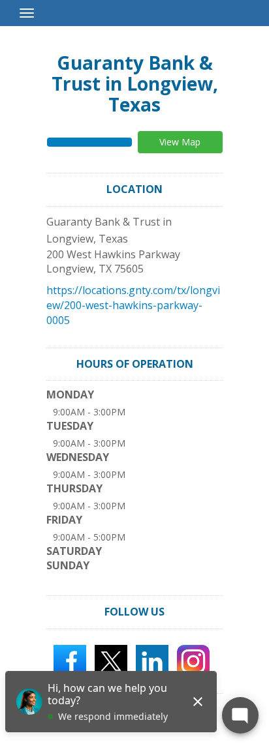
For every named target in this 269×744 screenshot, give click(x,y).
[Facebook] (70, 660)
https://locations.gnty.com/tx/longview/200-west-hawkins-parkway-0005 (133, 305)
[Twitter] (111, 660)
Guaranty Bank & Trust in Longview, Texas (135, 83)
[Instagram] (193, 660)
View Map (179, 142)
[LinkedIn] (152, 660)
